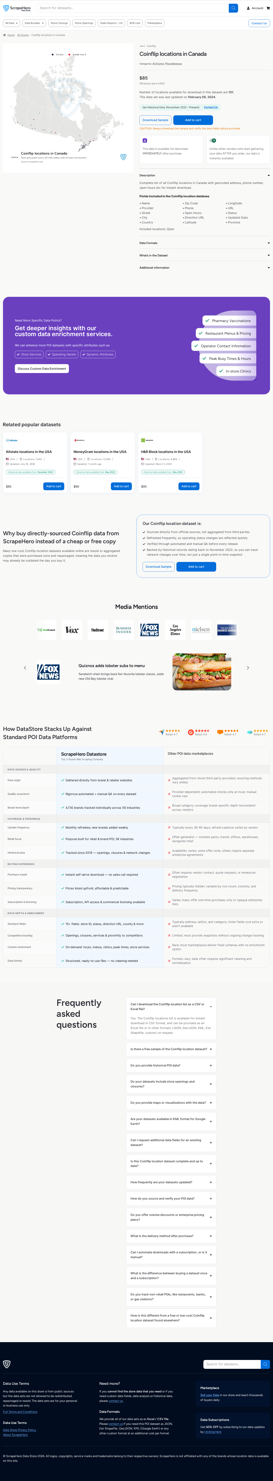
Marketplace (154, 23)
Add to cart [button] (53, 486)
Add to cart (193, 120)
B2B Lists (135, 23)
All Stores (23, 35)
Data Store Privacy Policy (19, 1430)
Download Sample (155, 120)
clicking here (212, 1432)
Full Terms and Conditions (20, 1412)
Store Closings (59, 23)
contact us (116, 1401)
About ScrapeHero (15, 1435)
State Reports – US (111, 23)
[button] (25, 667)
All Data (9, 23)
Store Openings (84, 23)
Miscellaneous (173, 63)
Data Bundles (32, 23)
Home (10, 35)
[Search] (233, 8)
